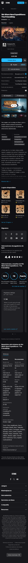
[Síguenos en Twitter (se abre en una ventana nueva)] (6, 234)
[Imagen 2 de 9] (14, 116)
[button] (14, 181)
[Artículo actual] (7, 116)
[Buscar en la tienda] (3, 8)
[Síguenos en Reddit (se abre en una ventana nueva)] (22, 238)
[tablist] (14, 354)
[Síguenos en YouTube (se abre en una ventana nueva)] (17, 238)
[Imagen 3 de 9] (21, 116)
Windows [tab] (6, 354)
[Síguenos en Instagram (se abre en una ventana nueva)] (22, 234)
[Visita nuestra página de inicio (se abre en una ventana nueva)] (17, 234)
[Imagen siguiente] (25, 116)
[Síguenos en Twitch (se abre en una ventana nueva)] (6, 238)
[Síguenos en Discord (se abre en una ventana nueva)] (11, 238)
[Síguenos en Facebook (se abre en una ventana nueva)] (11, 234)
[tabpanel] (14, 386)
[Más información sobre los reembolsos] (26, 77)
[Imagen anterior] (2, 116)
